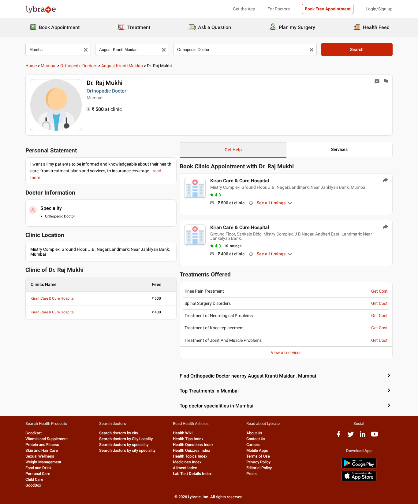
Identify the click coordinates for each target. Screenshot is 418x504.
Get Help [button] (233, 149)
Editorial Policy (259, 468)
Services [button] (339, 149)
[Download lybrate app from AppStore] (359, 480)
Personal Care (37, 473)
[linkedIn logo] (362, 436)
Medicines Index (187, 462)
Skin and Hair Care (41, 450)
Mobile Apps (257, 450)
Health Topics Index (190, 456)
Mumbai (48, 65)
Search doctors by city (118, 433)
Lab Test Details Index (192, 473)
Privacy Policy (258, 462)
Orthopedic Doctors (78, 65)
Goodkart (33, 433)
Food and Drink (38, 468)
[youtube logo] (374, 436)
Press (251, 473)
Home (31, 65)
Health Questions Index (193, 444)
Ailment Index (185, 468)
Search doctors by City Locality (126, 438)
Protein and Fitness (42, 444)
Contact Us (255, 438)
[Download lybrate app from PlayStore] (359, 467)
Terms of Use (258, 456)
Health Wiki (182, 433)
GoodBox (33, 485)
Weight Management (43, 462)
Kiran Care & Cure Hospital (53, 298)
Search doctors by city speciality (127, 450)
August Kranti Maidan (122, 65)
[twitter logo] (350, 436)
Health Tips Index (188, 438)
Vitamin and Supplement (46, 438)
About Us (254, 433)
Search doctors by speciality (123, 444)
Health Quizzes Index (191, 450)
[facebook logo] (338, 436)
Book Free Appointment (328, 8)
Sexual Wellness (39, 456)
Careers (253, 444)
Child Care (34, 479)
